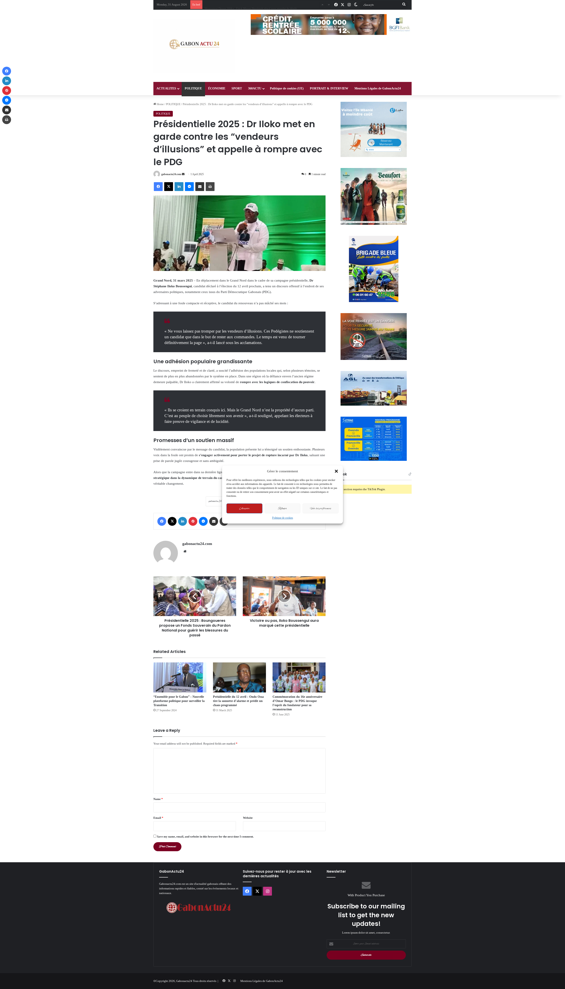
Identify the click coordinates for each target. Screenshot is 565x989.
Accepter (244, 508)
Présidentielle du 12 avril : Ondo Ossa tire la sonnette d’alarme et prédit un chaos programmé (238, 701)
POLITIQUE (193, 88)
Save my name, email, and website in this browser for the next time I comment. (205, 836)
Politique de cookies (282, 517)
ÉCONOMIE (216, 88)
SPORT (237, 88)
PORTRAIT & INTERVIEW (329, 88)
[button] (336, 471)
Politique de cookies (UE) (287, 88)
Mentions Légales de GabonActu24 (377, 88)
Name (158, 799)
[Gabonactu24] (194, 46)
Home (160, 104)
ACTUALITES (166, 88)
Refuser (282, 508)
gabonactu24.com (171, 174)
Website (248, 817)
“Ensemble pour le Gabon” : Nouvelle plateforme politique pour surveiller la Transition (179, 701)
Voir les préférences (320, 508)
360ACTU (254, 88)
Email (158, 817)
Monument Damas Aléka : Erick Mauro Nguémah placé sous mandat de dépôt (251, 4)
